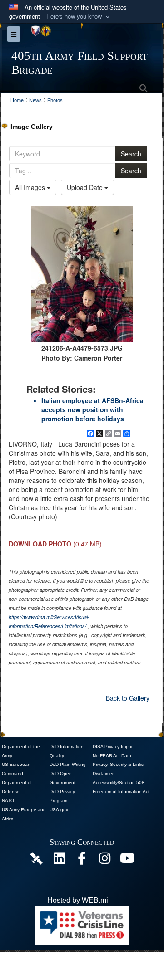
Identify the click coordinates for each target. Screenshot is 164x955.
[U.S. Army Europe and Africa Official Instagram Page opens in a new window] (104, 860)
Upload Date (85, 187)
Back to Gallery (127, 697)
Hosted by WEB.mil (78, 900)
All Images (31, 187)
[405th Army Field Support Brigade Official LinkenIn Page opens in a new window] (59, 860)
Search (131, 153)
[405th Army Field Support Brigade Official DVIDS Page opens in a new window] (36, 858)
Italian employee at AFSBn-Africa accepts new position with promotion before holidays (92, 409)
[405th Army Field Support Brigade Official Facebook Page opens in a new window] (81, 860)
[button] (79, 16)
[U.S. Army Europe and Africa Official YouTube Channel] (127, 860)
